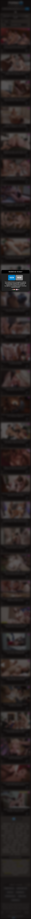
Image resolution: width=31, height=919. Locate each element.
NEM (19, 278)
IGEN (12, 278)
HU (12, 289)
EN (18, 289)
